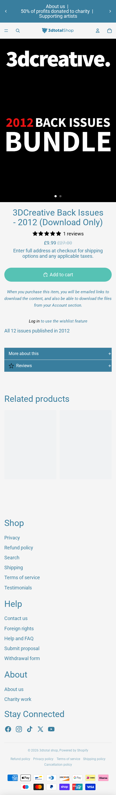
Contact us (16, 618)
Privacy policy (43, 759)
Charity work (17, 699)
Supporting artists (58, 16)
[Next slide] (110, 11)
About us (55, 6)
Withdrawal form (22, 658)
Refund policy (18, 547)
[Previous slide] (6, 11)
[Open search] (18, 31)
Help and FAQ (18, 638)
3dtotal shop (48, 750)
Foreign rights (19, 628)
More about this (24, 353)
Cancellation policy (58, 765)
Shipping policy (94, 759)
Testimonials (18, 587)
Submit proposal (21, 648)
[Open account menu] (98, 31)
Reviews (24, 365)
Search (11, 557)
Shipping (13, 567)
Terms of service (22, 577)
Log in (34, 321)
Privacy (12, 537)
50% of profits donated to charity (55, 11)
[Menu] (6, 30)
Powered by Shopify (73, 750)
